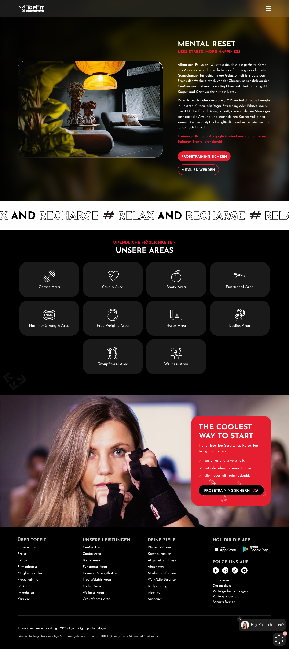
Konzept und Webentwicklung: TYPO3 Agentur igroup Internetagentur (64, 628)
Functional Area (95, 566)
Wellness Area (93, 592)
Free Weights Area (97, 579)
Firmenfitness (28, 566)
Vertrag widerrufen (227, 596)
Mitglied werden (198, 170)
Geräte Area (92, 547)
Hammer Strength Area (100, 573)
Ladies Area (92, 586)
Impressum (221, 580)
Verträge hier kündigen (230, 591)
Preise (22, 554)
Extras (22, 560)
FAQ (21, 586)
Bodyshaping (157, 586)
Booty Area (91, 560)
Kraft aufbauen (159, 554)
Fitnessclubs (27, 547)
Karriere (24, 599)
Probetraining (28, 579)
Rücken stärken (159, 547)
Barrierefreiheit (224, 602)
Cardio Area (92, 554)
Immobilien (26, 592)
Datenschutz (222, 586)
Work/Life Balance (162, 579)
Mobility (154, 592)
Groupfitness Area (96, 599)
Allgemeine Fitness (162, 560)
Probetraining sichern (204, 156)
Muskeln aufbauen (162, 573)
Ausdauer (155, 599)
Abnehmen (156, 566)
